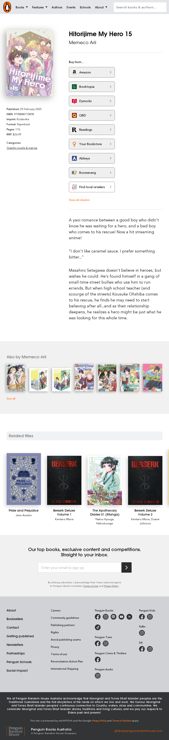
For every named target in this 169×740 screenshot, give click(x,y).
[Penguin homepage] (7, 7)
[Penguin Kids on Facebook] (142, 617)
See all (11, 398)
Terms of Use (90, 586)
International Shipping (64, 669)
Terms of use (59, 654)
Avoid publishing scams (66, 639)
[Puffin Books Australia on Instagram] (142, 633)
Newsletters (15, 645)
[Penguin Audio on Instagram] (98, 675)
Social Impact (17, 671)
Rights (55, 632)
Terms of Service (121, 720)
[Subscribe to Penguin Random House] (126, 567)
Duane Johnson (150, 521)
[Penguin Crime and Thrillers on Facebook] (98, 659)
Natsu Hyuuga (105, 519)
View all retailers (79, 200)
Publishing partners (63, 625)
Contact (13, 628)
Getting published (20, 636)
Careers (56, 610)
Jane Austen (24, 515)
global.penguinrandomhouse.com (138, 730)
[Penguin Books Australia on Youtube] (121, 617)
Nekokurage (104, 523)
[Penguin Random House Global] (19, 730)
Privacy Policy (111, 586)
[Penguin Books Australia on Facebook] (98, 617)
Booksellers (15, 619)
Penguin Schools (19, 662)
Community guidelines (65, 618)
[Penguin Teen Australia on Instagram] (105, 643)
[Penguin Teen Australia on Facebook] (98, 643)
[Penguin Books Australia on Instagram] (105, 617)
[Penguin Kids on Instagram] (150, 617)
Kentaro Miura (64, 519)
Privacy (55, 647)
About (11, 610)
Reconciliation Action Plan (67, 661)
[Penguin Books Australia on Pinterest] (113, 617)
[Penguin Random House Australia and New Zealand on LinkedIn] (129, 617)
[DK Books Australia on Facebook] (142, 649)
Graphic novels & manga (22, 148)
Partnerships (16, 653)
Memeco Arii (82, 42)
